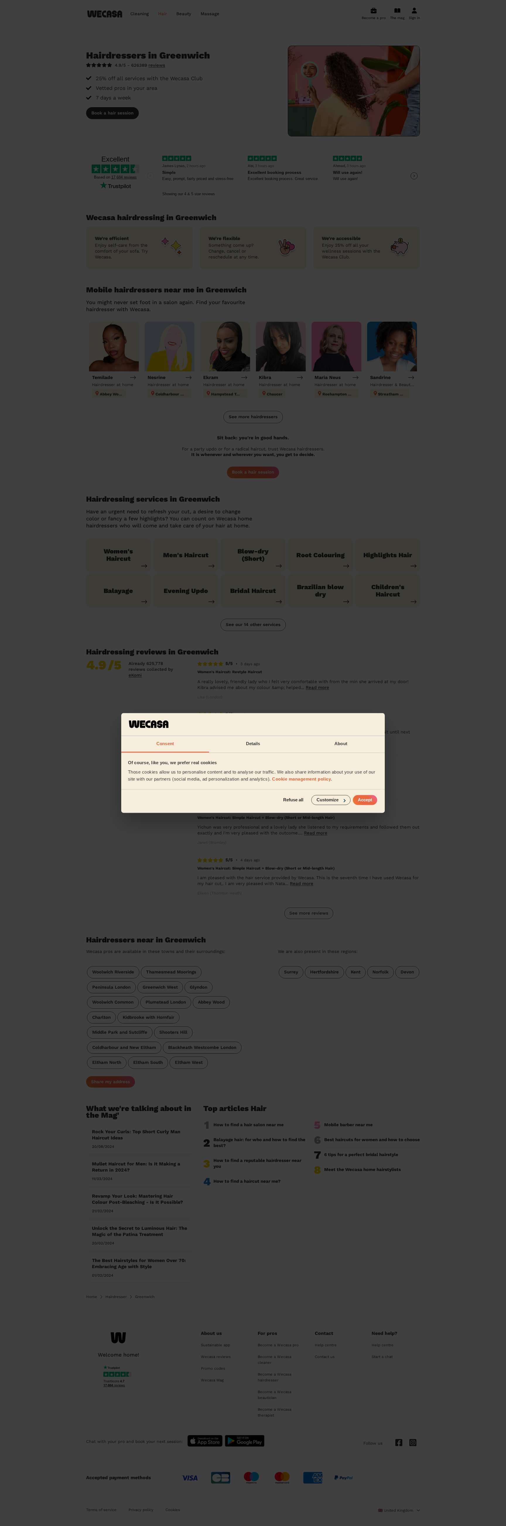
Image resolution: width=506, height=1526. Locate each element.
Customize (328, 800)
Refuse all (293, 800)
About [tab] (340, 743)
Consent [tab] (165, 743)
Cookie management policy (301, 778)
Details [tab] (253, 743)
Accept (365, 800)
